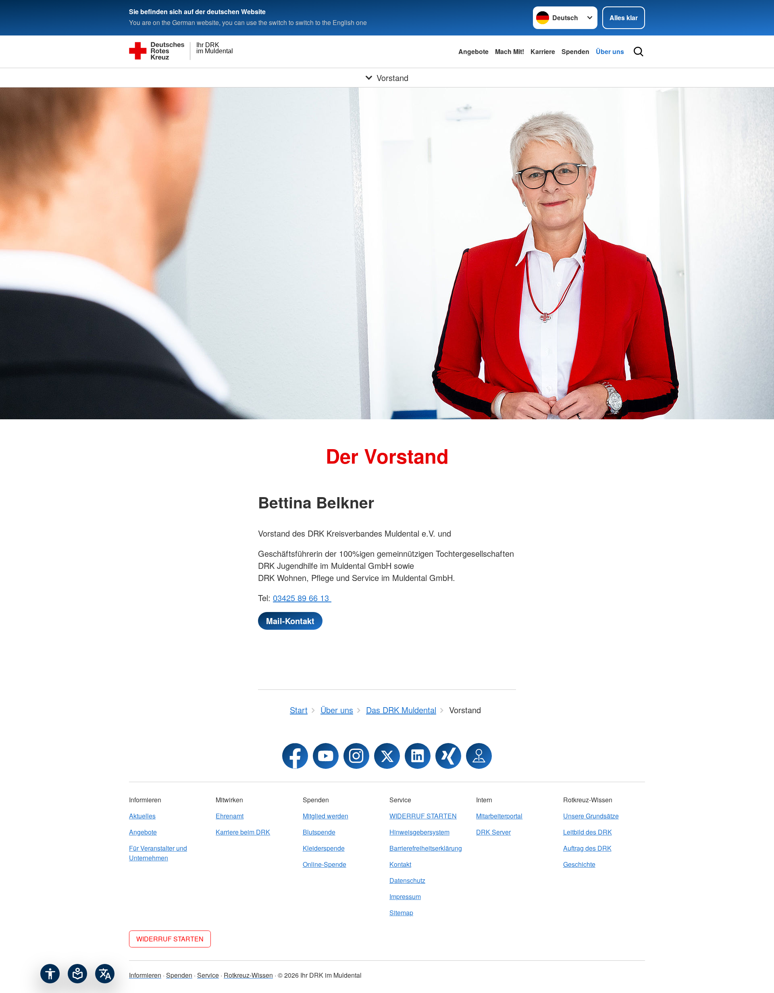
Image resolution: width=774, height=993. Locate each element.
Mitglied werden (325, 815)
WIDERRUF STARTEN (423, 815)
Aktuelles (142, 815)
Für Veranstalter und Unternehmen (158, 852)
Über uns (610, 51)
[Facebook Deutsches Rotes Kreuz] (295, 756)
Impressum (405, 896)
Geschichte (579, 864)
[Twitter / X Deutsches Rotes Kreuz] (387, 756)
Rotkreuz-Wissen (248, 975)
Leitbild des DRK (587, 832)
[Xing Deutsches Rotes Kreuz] (448, 756)
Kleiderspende (324, 848)
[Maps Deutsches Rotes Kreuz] (479, 756)
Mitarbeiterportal (499, 815)
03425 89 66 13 (302, 598)
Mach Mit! (509, 51)
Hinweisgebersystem (419, 832)
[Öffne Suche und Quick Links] (638, 51)
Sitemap (401, 912)
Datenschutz (407, 880)
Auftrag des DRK (587, 848)
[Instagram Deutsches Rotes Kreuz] (356, 756)
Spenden (575, 51)
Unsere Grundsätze (591, 815)
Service (208, 975)
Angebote (473, 51)
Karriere (543, 51)
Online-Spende (324, 864)
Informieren (145, 975)
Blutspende (319, 832)
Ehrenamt (229, 815)
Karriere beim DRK (243, 832)
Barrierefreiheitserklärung (425, 848)
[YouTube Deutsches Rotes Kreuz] (326, 756)
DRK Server (493, 832)
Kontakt (400, 864)
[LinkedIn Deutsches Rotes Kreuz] (418, 756)
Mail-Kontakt (290, 621)
